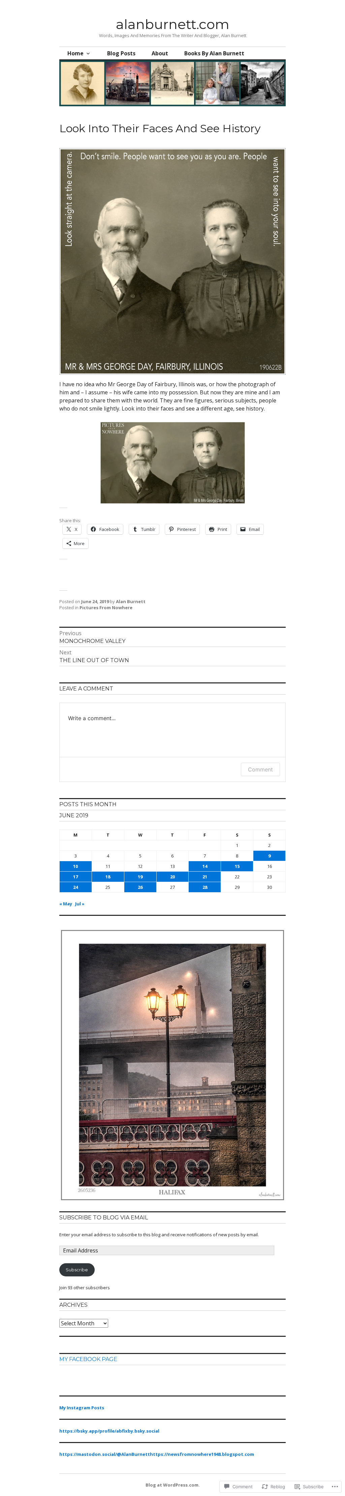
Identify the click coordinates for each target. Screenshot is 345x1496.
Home (75, 53)
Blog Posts (121, 53)
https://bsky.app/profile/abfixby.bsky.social (109, 1431)
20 (172, 877)
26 (140, 887)
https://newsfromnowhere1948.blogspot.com (202, 1454)
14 (204, 866)
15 (237, 866)
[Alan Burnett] (172, 1200)
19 (140, 877)
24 (75, 887)
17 (75, 877)
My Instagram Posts (81, 1408)
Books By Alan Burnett (214, 53)
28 (204, 887)
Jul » (80, 904)
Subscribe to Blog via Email (103, 1217)
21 (204, 877)
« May (65, 904)
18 (107, 877)
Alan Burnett (131, 601)
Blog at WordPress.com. (173, 1485)
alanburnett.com (172, 24)
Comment (260, 769)
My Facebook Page (88, 1359)
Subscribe (77, 1269)
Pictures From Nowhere (106, 607)
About (160, 53)
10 (75, 866)
